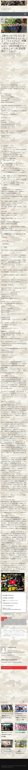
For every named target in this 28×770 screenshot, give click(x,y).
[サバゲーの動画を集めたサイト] (14, 3)
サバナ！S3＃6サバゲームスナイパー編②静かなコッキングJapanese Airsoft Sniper (21, 751)
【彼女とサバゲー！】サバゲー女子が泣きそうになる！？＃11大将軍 (6, 734)
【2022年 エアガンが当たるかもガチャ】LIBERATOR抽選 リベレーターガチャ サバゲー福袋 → (14, 635)
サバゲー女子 (21, 622)
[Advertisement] (14, 70)
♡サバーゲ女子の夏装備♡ (20, 732)
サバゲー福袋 (11, 624)
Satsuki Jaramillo (12, 647)
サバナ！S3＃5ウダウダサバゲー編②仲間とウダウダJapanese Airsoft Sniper (7, 715)
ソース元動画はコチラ (6, 614)
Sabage (4, 53)
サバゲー (22, 53)
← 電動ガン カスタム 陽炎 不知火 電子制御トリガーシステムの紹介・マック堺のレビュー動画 (14, 630)
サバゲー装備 (17, 624)
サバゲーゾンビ (7, 622)
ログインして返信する (6, 655)
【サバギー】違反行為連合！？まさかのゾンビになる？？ (6, 751)
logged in (10, 662)
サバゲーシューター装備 (14, 620)
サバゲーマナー (15, 622)
